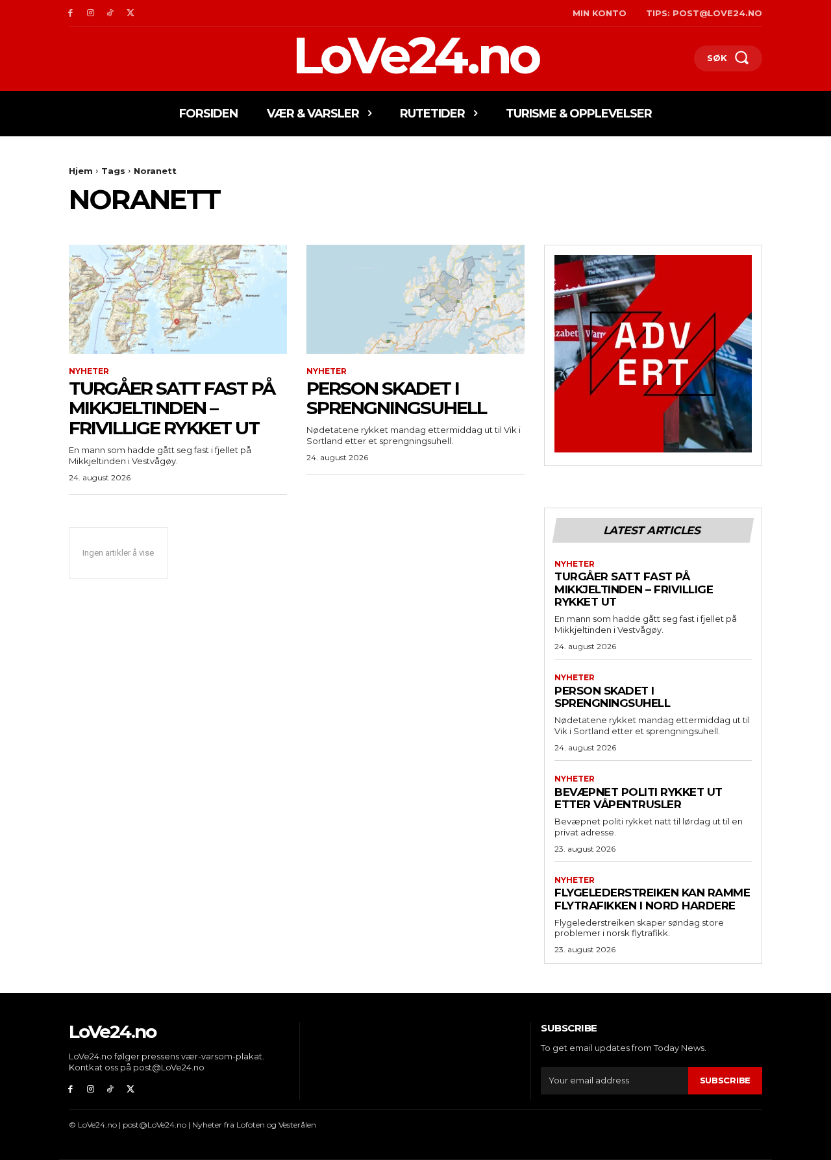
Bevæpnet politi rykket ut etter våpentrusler (638, 798)
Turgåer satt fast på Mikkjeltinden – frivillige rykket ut (172, 408)
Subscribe (725, 1080)
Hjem (81, 171)
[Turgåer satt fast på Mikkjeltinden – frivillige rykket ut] (178, 299)
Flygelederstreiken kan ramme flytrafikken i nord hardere (652, 899)
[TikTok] (111, 13)
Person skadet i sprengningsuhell (396, 398)
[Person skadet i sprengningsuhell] (415, 299)
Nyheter (89, 371)
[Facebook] (70, 13)
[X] (130, 13)
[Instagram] (90, 13)
